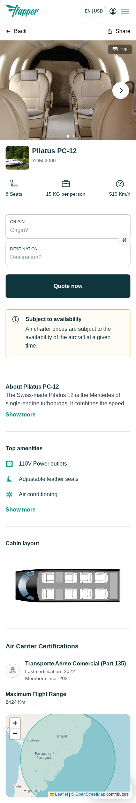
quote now (68, 286)
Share (122, 31)
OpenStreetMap (90, 794)
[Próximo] (120, 90)
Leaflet (61, 794)
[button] (15, 723)
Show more (21, 415)
